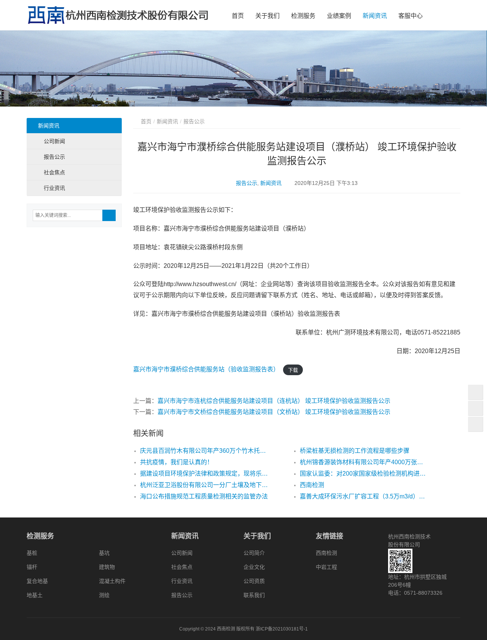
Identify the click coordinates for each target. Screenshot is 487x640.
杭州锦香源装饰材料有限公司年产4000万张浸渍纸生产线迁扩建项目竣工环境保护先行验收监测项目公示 (364, 462)
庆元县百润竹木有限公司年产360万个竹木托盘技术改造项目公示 (204, 450)
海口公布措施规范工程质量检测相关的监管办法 (204, 496)
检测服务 (303, 16)
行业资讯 (54, 188)
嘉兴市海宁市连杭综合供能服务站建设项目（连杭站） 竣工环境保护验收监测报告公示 (274, 401)
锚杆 (32, 567)
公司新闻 (54, 141)
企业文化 (254, 567)
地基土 (35, 595)
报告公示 (246, 183)
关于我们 (267, 16)
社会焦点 (54, 172)
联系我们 (254, 595)
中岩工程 (326, 567)
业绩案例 (339, 16)
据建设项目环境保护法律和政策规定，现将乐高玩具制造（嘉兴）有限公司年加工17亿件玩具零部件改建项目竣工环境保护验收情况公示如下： (204, 473)
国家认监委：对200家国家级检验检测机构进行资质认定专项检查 (364, 473)
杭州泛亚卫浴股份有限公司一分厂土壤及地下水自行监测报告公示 (204, 485)
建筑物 (107, 567)
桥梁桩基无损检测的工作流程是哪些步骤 (354, 450)
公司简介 (254, 553)
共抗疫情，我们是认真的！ (176, 462)
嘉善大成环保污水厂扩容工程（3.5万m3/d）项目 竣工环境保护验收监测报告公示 (364, 496)
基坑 (104, 553)
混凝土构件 (112, 581)
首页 (238, 16)
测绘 (104, 595)
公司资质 (254, 581)
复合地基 (37, 581)
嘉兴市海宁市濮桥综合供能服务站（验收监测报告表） (206, 369)
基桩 (32, 553)
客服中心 (410, 16)
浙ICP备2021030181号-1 (282, 629)
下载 (293, 370)
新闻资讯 (375, 16)
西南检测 (312, 485)
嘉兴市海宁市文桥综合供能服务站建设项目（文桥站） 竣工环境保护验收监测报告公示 (274, 412)
